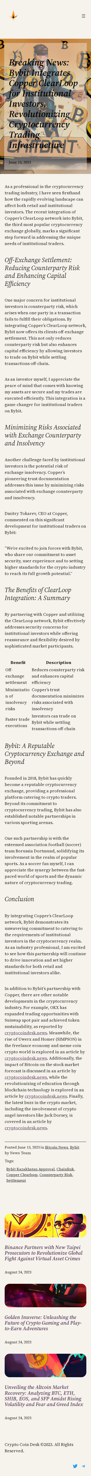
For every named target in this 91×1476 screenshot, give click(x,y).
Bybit (74, 1147)
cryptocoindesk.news (26, 1033)
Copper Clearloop (22, 1174)
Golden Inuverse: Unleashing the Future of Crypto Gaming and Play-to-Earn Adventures (43, 1322)
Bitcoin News (56, 1147)
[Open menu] (83, 16)
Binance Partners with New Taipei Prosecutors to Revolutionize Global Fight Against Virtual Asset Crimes (43, 1252)
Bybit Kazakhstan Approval (30, 1169)
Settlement (16, 1180)
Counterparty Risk (55, 1174)
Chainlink (65, 1169)
